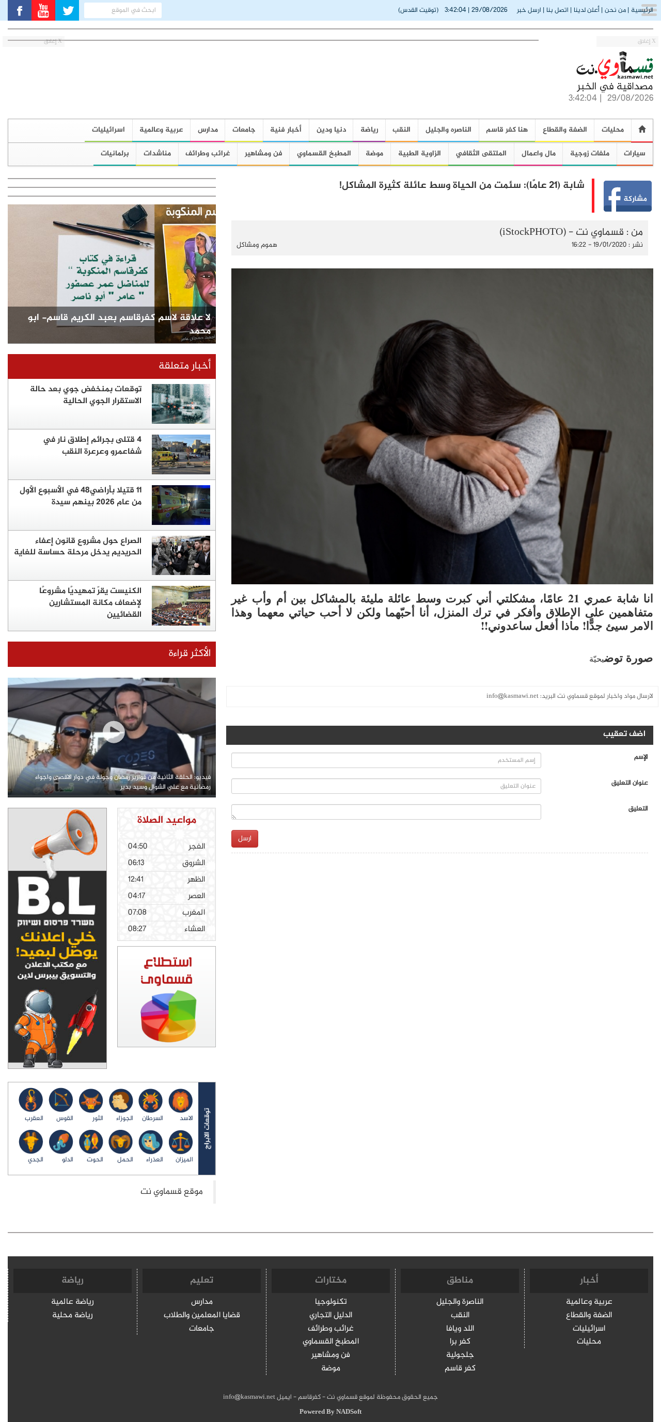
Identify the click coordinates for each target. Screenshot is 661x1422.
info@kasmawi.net (512, 696)
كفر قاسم (460, 1369)
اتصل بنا (557, 10)
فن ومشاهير (263, 153)
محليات (589, 1342)
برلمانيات (115, 153)
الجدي (35, 1159)
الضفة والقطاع (565, 130)
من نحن (615, 10)
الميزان (184, 1159)
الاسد (186, 1118)
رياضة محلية (72, 1316)
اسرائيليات (108, 130)
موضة (374, 153)
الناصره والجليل (448, 130)
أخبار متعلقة (185, 366)
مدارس (208, 130)
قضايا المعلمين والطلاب (202, 1316)
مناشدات (157, 153)
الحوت (95, 1159)
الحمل (125, 1159)
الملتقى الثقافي (481, 153)
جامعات (244, 130)
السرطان (152, 1118)
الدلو (67, 1159)
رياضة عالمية (72, 1302)
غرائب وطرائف (207, 153)
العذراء (154, 1159)
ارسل (244, 838)
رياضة (369, 130)
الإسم (641, 757)
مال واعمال (539, 153)
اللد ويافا (460, 1329)
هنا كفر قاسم (507, 130)
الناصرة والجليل (459, 1302)
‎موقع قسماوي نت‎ (171, 1192)
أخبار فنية (286, 130)
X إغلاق (647, 41)
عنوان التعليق (629, 783)
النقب (401, 130)
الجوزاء (124, 1118)
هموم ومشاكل (257, 245)
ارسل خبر (529, 10)
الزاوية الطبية (419, 153)
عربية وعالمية (161, 130)
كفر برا (460, 1342)
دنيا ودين (331, 130)
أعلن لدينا (587, 10)
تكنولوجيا (331, 1302)
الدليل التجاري (330, 1316)
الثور (97, 1118)
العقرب (34, 1118)
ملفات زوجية (589, 153)
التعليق (638, 809)
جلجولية (460, 1356)
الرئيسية (642, 10)
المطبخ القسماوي (324, 153)
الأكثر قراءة (190, 653)
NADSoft (348, 1412)
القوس (64, 1118)
